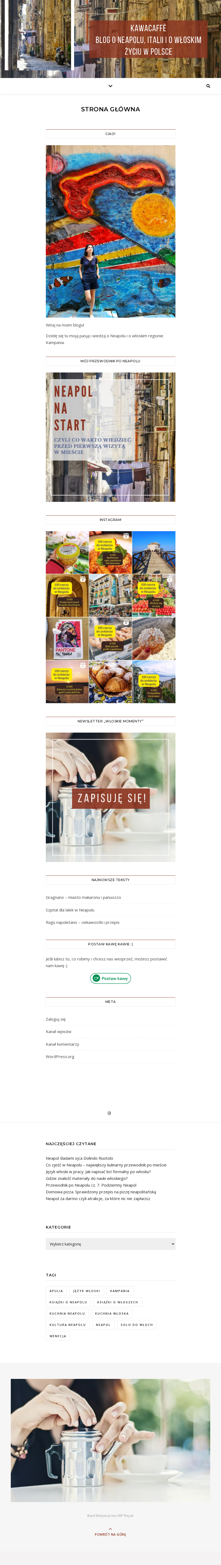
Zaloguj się (55, 1019)
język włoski (86, 1291)
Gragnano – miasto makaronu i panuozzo (83, 897)
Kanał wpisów (58, 1031)
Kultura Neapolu (68, 1325)
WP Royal (125, 1515)
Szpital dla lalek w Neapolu (70, 910)
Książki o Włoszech (117, 1302)
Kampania (120, 1291)
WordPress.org (60, 1056)
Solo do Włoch (137, 1325)
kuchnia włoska (112, 1313)
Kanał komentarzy (62, 1044)
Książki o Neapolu (68, 1302)
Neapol (103, 1325)
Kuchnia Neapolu (67, 1313)
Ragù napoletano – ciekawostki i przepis (83, 922)
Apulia (56, 1291)
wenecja (58, 1336)
